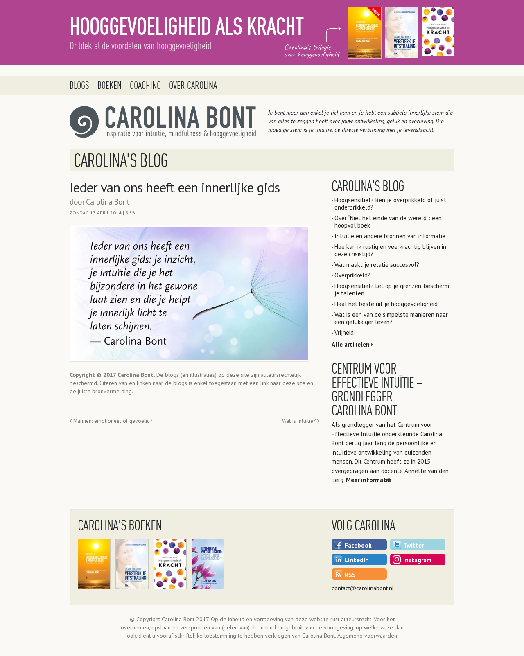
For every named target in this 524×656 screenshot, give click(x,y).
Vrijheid (344, 332)
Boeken (109, 85)
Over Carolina (193, 85)
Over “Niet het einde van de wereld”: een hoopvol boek (388, 221)
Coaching (145, 85)
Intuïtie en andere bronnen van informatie (389, 236)
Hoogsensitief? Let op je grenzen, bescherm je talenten (391, 289)
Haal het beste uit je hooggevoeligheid (386, 304)
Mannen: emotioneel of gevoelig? (112, 420)
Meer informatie (368, 480)
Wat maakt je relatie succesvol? (376, 264)
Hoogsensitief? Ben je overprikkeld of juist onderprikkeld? (390, 203)
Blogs (79, 85)
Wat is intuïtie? (299, 420)
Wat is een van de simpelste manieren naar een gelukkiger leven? (391, 318)
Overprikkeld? (352, 275)
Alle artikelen (351, 344)
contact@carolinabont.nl (363, 588)
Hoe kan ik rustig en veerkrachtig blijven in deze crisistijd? (390, 250)
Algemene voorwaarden (367, 635)
